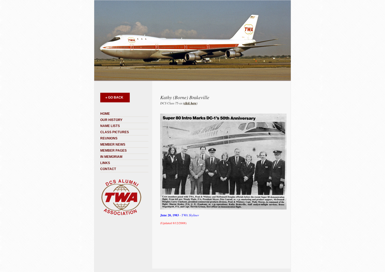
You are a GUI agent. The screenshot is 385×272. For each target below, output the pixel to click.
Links (105, 163)
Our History (111, 120)
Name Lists (110, 126)
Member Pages (113, 150)
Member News (112, 144)
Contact (108, 169)
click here (190, 103)
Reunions (109, 138)
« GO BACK (114, 97)
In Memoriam (111, 156)
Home (105, 113)
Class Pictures (114, 132)
